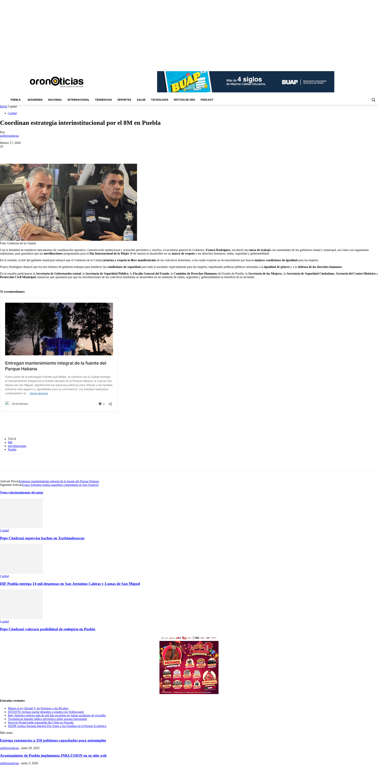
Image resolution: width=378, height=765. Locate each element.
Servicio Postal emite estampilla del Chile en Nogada (40, 722)
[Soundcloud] (359, 63)
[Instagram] (354, 63)
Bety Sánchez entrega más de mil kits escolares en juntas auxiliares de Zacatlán (57, 715)
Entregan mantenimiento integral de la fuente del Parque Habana (59, 481)
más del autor (34, 492)
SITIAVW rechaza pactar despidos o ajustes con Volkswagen (46, 712)
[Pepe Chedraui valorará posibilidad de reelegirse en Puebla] (21, 618)
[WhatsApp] (68, 152)
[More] (97, 152)
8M (10, 442)
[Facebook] (348, 63)
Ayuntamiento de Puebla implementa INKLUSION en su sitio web (53, 755)
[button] (373, 99)
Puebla (12, 449)
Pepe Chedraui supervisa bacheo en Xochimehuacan (42, 538)
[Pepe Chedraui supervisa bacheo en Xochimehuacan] (21, 527)
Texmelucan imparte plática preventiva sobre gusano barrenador (47, 719)
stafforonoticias (9, 135)
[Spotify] (365, 63)
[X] (370, 63)
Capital (12, 113)
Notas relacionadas (12, 492)
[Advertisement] (71, 424)
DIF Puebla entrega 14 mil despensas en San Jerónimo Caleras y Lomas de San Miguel (70, 584)
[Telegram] (82, 152)
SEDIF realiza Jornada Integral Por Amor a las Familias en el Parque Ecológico (57, 726)
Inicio (3, 106)
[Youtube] (375, 63)
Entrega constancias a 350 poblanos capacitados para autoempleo (53, 740)
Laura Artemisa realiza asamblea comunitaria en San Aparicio (60, 484)
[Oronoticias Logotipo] (56, 82)
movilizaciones (17, 446)
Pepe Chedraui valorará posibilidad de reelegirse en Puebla (47, 629)
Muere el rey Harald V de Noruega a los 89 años (38, 708)
